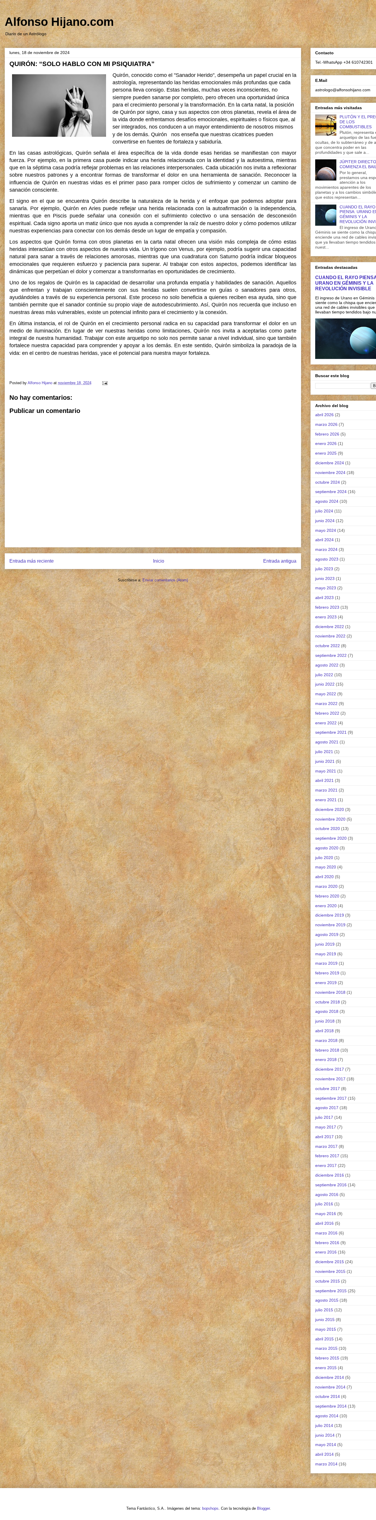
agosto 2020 (326, 848)
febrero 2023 (327, 607)
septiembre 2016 (331, 1184)
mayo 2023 (325, 588)
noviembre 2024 (330, 472)
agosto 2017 (326, 1107)
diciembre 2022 (329, 626)
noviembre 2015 (330, 1271)
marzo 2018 (326, 1040)
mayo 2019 (325, 954)
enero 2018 (326, 1059)
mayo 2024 (325, 530)
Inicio (158, 561)
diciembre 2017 (329, 1069)
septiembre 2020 (331, 838)
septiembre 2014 (331, 1406)
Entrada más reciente (31, 561)
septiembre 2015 (331, 1290)
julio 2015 (324, 1310)
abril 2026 (324, 414)
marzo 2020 (326, 886)
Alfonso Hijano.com (59, 21)
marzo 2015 (326, 1348)
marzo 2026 (326, 424)
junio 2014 (325, 1435)
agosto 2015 (326, 1300)
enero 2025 (326, 453)
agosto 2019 (326, 934)
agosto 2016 (326, 1194)
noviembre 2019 (330, 924)
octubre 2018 (327, 1002)
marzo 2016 (326, 1233)
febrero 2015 (327, 1358)
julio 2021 (324, 751)
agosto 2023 (326, 559)
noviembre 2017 (330, 1079)
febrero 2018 (327, 1050)
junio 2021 (325, 761)
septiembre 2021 (331, 732)
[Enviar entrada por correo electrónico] (104, 383)
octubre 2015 (327, 1281)
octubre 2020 (327, 828)
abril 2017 (324, 1136)
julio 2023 (324, 568)
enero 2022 (326, 723)
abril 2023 (324, 597)
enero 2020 (326, 905)
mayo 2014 (325, 1444)
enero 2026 (326, 443)
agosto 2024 (326, 501)
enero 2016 (326, 1252)
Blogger (263, 1508)
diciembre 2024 (329, 462)
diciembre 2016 (329, 1175)
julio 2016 (324, 1204)
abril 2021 (324, 780)
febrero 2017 (327, 1155)
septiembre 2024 (331, 491)
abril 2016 (324, 1223)
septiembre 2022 (331, 655)
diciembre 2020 (329, 809)
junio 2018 (325, 1021)
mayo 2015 (325, 1329)
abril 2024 (324, 539)
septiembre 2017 (331, 1098)
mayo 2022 (325, 693)
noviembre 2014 (330, 1387)
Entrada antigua (279, 561)
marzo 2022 (326, 703)
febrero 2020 (327, 896)
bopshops (210, 1508)
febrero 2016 (327, 1242)
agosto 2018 (326, 1011)
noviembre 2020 (330, 819)
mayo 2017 (325, 1127)
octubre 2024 (327, 482)
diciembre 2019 (329, 915)
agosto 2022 (326, 665)
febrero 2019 (327, 973)
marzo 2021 (326, 790)
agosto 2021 (326, 742)
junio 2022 (325, 684)
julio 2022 (324, 674)
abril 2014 (324, 1454)
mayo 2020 (325, 867)
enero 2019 (326, 982)
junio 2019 (325, 944)
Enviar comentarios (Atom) (165, 580)
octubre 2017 (327, 1088)
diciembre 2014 (329, 1377)
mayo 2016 (325, 1213)
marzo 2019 (326, 963)
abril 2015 (324, 1339)
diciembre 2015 (329, 1261)
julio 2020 (324, 857)
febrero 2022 (327, 713)
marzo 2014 (326, 1464)
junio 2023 (325, 578)
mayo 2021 (325, 771)
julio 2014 (324, 1425)
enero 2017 (326, 1165)
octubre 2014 (327, 1396)
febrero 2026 (327, 434)
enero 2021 (326, 799)
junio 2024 (325, 520)
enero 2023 (326, 617)
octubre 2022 (327, 645)
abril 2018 (324, 1030)
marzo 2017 (326, 1146)
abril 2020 (324, 876)
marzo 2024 (326, 549)
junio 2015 (325, 1319)
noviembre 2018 (330, 992)
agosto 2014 (326, 1415)
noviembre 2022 (330, 636)
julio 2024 (324, 511)
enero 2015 (326, 1367)
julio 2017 (324, 1117)
